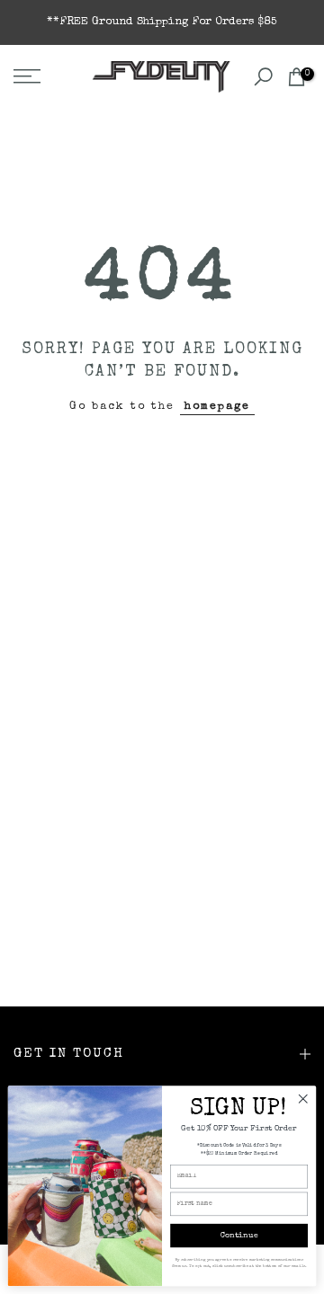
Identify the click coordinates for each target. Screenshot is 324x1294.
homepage (217, 406)
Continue (239, 1236)
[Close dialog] (303, 1099)
